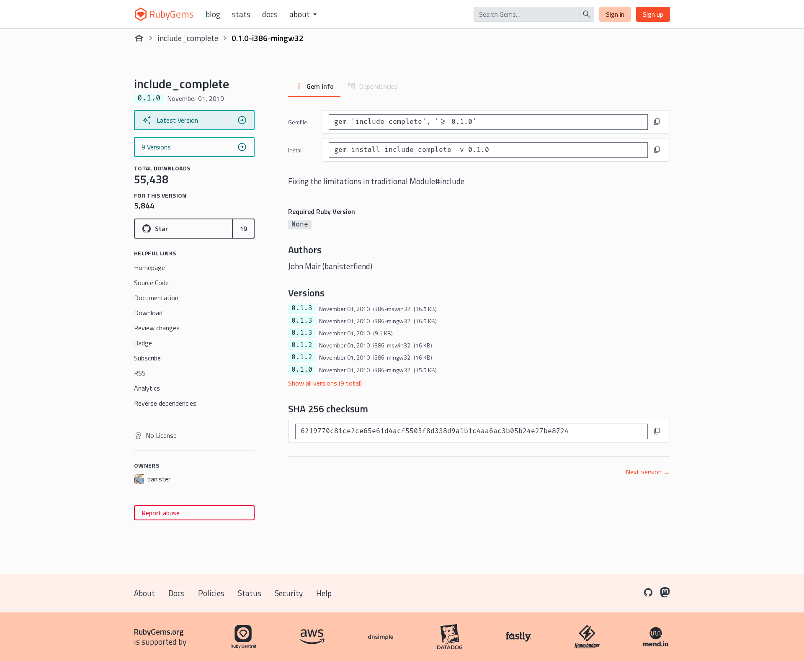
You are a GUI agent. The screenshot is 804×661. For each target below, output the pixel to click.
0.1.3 (301, 308)
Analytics (147, 388)
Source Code (151, 283)
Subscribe (147, 358)
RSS (140, 373)
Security (289, 593)
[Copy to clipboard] (657, 122)
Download (148, 313)
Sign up (653, 14)
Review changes (157, 328)
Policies (211, 593)
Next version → (648, 472)
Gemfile (297, 122)
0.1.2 (301, 345)
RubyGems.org (159, 631)
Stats (241, 14)
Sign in (615, 14)
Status (249, 593)
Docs (270, 14)
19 (243, 229)
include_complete (187, 38)
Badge (143, 343)
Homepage (149, 267)
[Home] (139, 38)
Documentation (156, 298)
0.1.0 (301, 369)
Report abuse (161, 513)
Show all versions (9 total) (325, 383)
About (144, 593)
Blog (213, 14)
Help (324, 593)
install (295, 150)
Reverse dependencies (165, 403)
